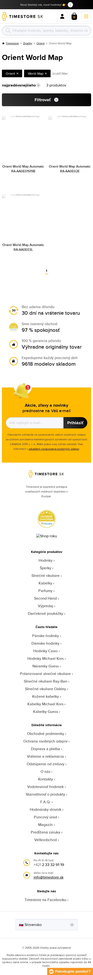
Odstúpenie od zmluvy (45, 764)
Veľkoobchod (45, 840)
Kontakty (45, 779)
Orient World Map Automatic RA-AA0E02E (70, 168)
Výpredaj (45, 606)
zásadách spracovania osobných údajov (54, 449)
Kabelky (45, 583)
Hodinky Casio (45, 651)
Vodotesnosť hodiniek (45, 786)
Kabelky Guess (45, 711)
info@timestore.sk (48, 877)
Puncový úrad (45, 817)
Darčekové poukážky (45, 613)
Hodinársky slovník (45, 809)
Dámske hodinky (45, 643)
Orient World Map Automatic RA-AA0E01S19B (23, 168)
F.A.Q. (45, 802)
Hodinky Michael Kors (45, 658)
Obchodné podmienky (45, 733)
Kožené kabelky (45, 696)
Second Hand (45, 598)
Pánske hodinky (45, 635)
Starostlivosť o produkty (45, 794)
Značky (27, 43)
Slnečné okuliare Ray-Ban (45, 681)
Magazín (45, 824)
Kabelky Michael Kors (45, 704)
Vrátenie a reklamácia (45, 756)
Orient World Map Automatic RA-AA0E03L (23, 247)
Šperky (45, 568)
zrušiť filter (60, 73)
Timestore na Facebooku (45, 899)
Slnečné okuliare (45, 575)
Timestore (12, 43)
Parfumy (45, 590)
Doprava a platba (45, 749)
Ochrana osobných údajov (45, 741)
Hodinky (45, 560)
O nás (45, 771)
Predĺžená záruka (45, 832)
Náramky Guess (45, 666)
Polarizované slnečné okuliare (45, 673)
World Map (35, 73)
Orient (40, 43)
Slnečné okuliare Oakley (45, 689)
